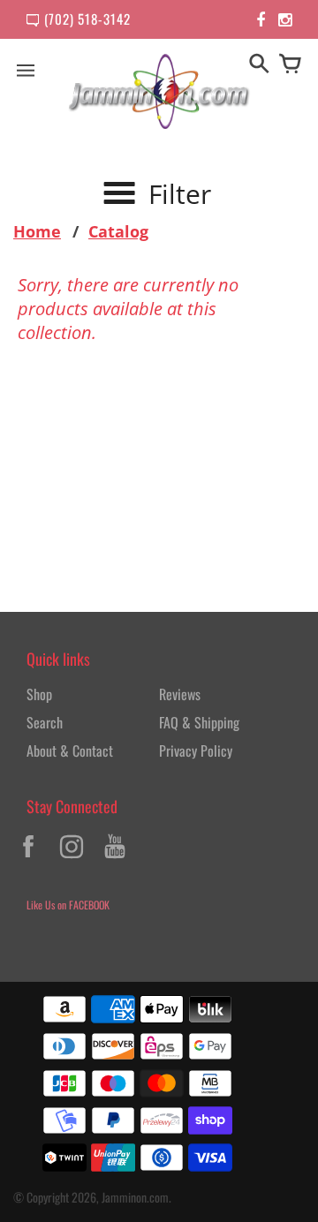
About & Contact (69, 750)
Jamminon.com (135, 1197)
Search (44, 722)
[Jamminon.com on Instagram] (71, 860)
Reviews (180, 694)
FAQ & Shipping (199, 722)
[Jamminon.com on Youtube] (114, 860)
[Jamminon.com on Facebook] (28, 860)
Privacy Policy (195, 750)
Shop (39, 694)
